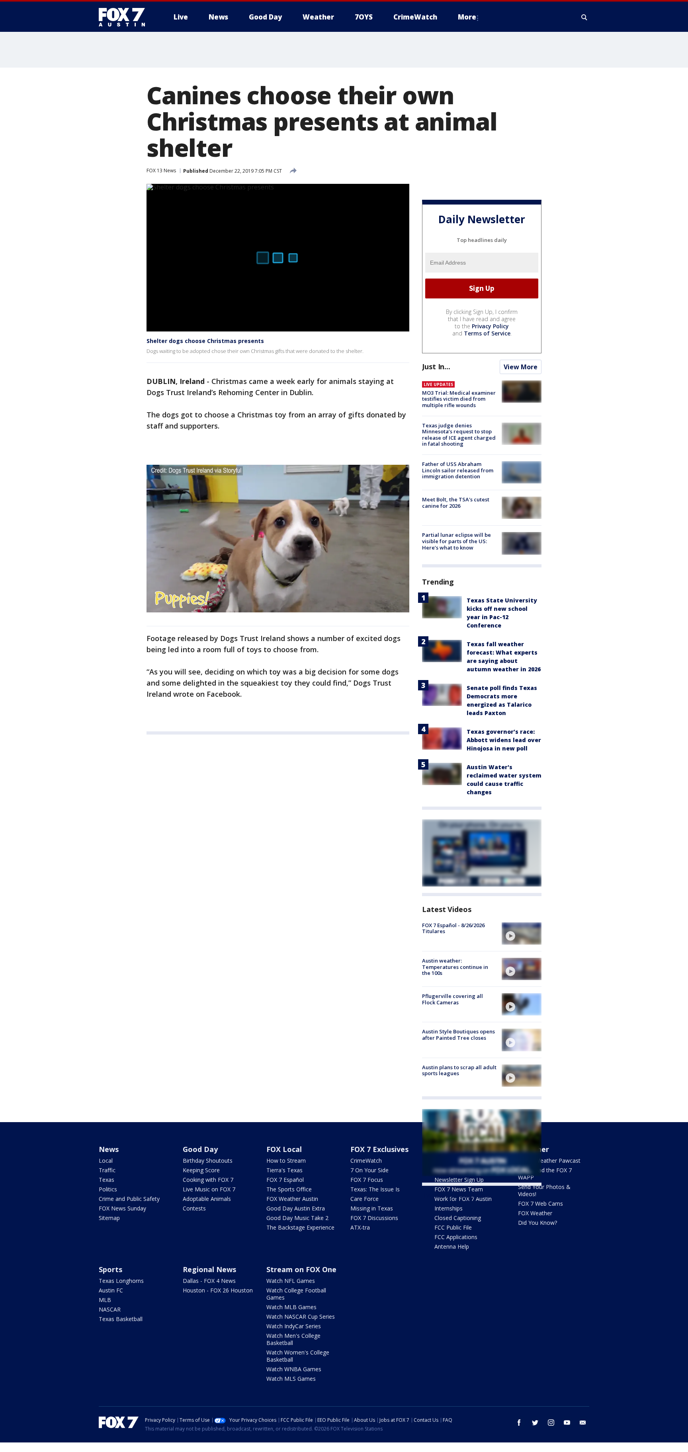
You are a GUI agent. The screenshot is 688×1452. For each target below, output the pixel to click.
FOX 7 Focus (366, 1179)
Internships (448, 1208)
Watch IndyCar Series (293, 1326)
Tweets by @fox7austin (457, 1195)
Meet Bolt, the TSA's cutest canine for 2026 (455, 502)
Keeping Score (201, 1170)
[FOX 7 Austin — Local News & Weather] (125, 17)
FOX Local (284, 1149)
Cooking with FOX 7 (208, 1179)
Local (106, 1160)
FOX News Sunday (122, 1208)
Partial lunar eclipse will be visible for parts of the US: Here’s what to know (456, 541)
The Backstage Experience (300, 1227)
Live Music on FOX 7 (209, 1189)
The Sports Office (289, 1189)
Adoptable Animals (207, 1199)
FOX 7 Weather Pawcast (549, 1160)
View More (521, 367)
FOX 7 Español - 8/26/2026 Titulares (453, 928)
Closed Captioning (457, 1218)
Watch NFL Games (290, 1280)
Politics (108, 1189)
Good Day (200, 1149)
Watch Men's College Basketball (293, 1339)
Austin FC (111, 1290)
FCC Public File (453, 1227)
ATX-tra (360, 1227)
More (467, 16)
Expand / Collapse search (584, 17)
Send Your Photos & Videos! (544, 1190)
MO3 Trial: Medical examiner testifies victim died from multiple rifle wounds (459, 399)
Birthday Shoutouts (208, 1160)
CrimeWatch (366, 1160)
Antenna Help (451, 1246)
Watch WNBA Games (293, 1369)
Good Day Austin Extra (295, 1208)
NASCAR (110, 1309)
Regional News (209, 1269)
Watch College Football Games (296, 1293)
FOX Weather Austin (292, 1199)
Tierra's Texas (284, 1170)
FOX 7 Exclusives (379, 1149)
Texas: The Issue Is (375, 1189)
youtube (567, 1422)
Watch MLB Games (291, 1307)
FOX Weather (535, 1213)
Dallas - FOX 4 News (209, 1280)
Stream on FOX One (301, 1269)
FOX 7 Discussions (374, 1218)
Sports (110, 1269)
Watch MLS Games (291, 1378)
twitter (535, 1422)
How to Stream (286, 1160)
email (583, 1422)
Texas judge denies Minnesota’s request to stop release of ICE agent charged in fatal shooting (459, 435)
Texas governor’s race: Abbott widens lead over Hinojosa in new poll (504, 740)
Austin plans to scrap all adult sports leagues (459, 1070)
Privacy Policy (490, 326)
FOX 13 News (161, 170)
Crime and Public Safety (129, 1199)
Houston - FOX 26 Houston (218, 1290)
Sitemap (109, 1218)
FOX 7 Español (285, 1179)
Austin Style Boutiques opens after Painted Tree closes (458, 1034)
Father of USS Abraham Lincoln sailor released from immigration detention (457, 470)
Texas (106, 1179)
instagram (551, 1422)
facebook (519, 1422)
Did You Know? (537, 1222)
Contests (194, 1208)
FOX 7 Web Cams (540, 1203)
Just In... (436, 366)
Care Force (364, 1199)
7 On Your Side (369, 1170)
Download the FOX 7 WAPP (545, 1173)
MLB (105, 1300)
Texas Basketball (121, 1319)
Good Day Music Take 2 (297, 1218)
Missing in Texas (371, 1208)
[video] (521, 933)
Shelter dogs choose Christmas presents (205, 341)
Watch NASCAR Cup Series (300, 1316)
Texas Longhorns (121, 1280)
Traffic (107, 1170)
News (109, 1149)
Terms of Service (487, 333)
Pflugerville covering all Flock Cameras (452, 999)
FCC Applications (455, 1237)
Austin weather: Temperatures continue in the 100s (455, 966)
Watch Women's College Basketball (297, 1356)
